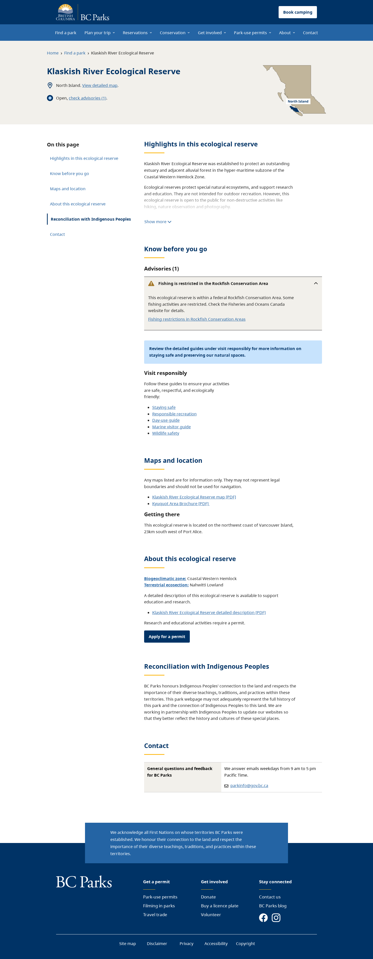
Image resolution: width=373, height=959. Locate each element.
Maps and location (68, 188)
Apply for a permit (167, 636)
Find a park (75, 53)
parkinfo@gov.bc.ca (249, 785)
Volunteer (211, 914)
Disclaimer (157, 943)
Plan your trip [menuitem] (97, 32)
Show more (155, 221)
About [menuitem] (285, 32)
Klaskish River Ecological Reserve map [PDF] (194, 497)
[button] (233, 283)
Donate (208, 897)
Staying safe (164, 407)
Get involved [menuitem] (210, 32)
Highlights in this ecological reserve (84, 158)
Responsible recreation (174, 414)
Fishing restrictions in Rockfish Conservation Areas (197, 319)
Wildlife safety (165, 433)
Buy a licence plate (220, 906)
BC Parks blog (272, 906)
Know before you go (69, 173)
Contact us (270, 897)
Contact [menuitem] (310, 32)
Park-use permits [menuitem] (250, 32)
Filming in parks (159, 906)
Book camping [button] (297, 12)
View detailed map (99, 85)
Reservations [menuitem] (135, 32)
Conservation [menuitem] (172, 32)
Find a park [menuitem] (65, 32)
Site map (127, 943)
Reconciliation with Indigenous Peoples (91, 219)
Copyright (245, 943)
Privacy (186, 943)
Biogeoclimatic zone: (165, 578)
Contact (57, 234)
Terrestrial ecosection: (166, 585)
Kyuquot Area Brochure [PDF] (181, 503)
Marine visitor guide (171, 427)
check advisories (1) (87, 98)
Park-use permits (160, 897)
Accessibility (216, 943)
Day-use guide (166, 420)
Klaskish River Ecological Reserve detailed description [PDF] (209, 612)
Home (53, 53)
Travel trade (155, 914)
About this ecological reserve (78, 204)
